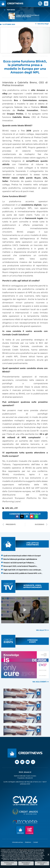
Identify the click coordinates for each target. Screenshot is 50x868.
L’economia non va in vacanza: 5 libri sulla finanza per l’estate (27, 15)
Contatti (35, 842)
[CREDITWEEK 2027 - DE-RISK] (25, 664)
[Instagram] (33, 762)
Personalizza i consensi (26, 863)
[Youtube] (28, 762)
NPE (7, 508)
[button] (40, 3)
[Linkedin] (22, 762)
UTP (16, 508)
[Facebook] (17, 762)
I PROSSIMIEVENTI (32, 641)
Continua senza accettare (9, 863)
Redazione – (29, 842)
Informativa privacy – (18, 842)
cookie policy (38, 859)
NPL (11, 508)
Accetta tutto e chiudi (42, 863)
